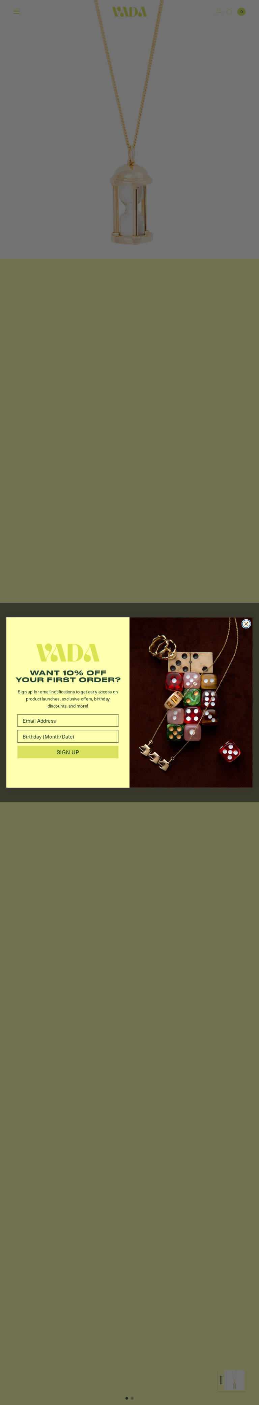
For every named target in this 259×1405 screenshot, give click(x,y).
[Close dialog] (246, 624)
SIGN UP (68, 752)
